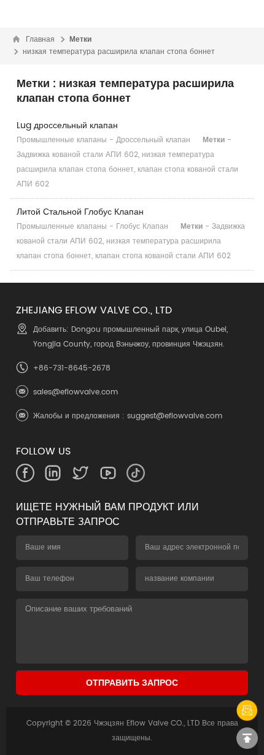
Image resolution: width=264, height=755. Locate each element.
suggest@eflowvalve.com (174, 416)
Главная (40, 39)
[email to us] (247, 710)
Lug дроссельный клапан (67, 125)
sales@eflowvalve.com (75, 392)
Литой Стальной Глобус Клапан (80, 212)
